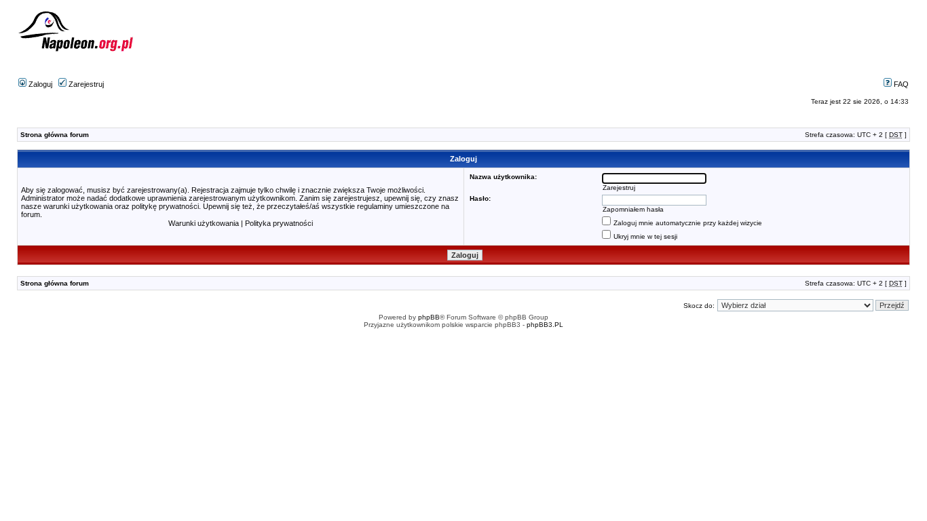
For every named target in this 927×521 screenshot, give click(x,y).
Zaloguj (39, 84)
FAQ (900, 84)
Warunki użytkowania (203, 223)
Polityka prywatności (279, 223)
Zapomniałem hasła (633, 209)
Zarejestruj (85, 84)
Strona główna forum (54, 134)
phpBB (429, 317)
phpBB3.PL (545, 324)
